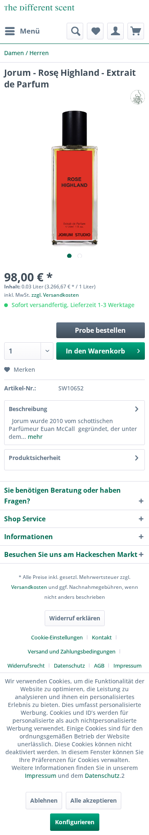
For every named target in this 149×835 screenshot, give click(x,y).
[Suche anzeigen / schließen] (75, 31)
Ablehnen (44, 800)
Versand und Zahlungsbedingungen (71, 651)
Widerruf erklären (74, 618)
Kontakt (102, 637)
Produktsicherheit (34, 458)
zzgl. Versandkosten (55, 294)
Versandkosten (29, 587)
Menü (30, 31)
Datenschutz (69, 665)
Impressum (127, 665)
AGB (99, 665)
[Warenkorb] (135, 31)
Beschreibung (28, 409)
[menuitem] (22, 31)
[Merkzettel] (95, 31)
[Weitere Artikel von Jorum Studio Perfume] (137, 97)
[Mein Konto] (115, 31)
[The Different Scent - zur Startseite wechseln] (39, 11)
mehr (34, 436)
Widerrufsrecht (26, 665)
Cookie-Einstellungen (57, 637)
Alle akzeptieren (93, 800)
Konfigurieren (74, 822)
